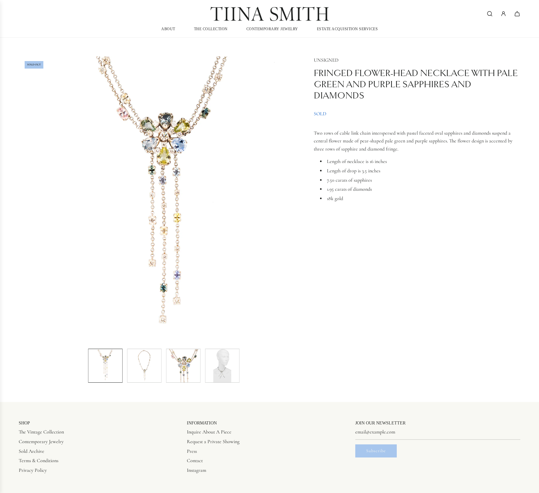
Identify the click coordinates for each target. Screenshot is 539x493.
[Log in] (503, 14)
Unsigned (326, 60)
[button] (25, 200)
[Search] (490, 14)
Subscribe (376, 450)
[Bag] (517, 14)
